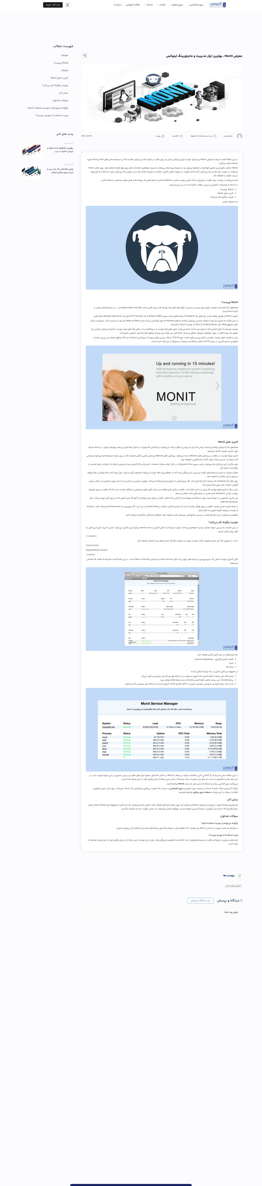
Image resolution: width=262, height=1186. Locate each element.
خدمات (150, 5)
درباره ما (118, 5)
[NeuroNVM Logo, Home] (218, 4)
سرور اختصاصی (197, 5)
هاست (162, 5)
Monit (181, 784)
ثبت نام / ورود (53, 5)
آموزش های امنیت (233, 886)
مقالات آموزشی (133, 5)
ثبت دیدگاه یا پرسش (200, 900)
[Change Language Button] (67, 5)
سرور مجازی (177, 5)
